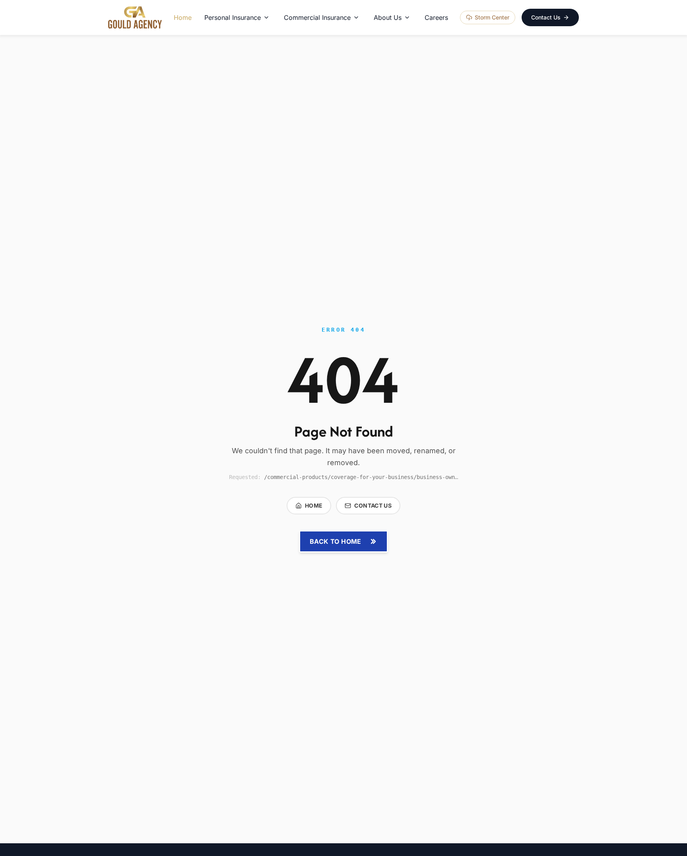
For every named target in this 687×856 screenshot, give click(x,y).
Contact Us (546, 17)
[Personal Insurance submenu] (266, 17)
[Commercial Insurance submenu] (356, 17)
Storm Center (492, 17)
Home (313, 505)
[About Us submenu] (407, 17)
